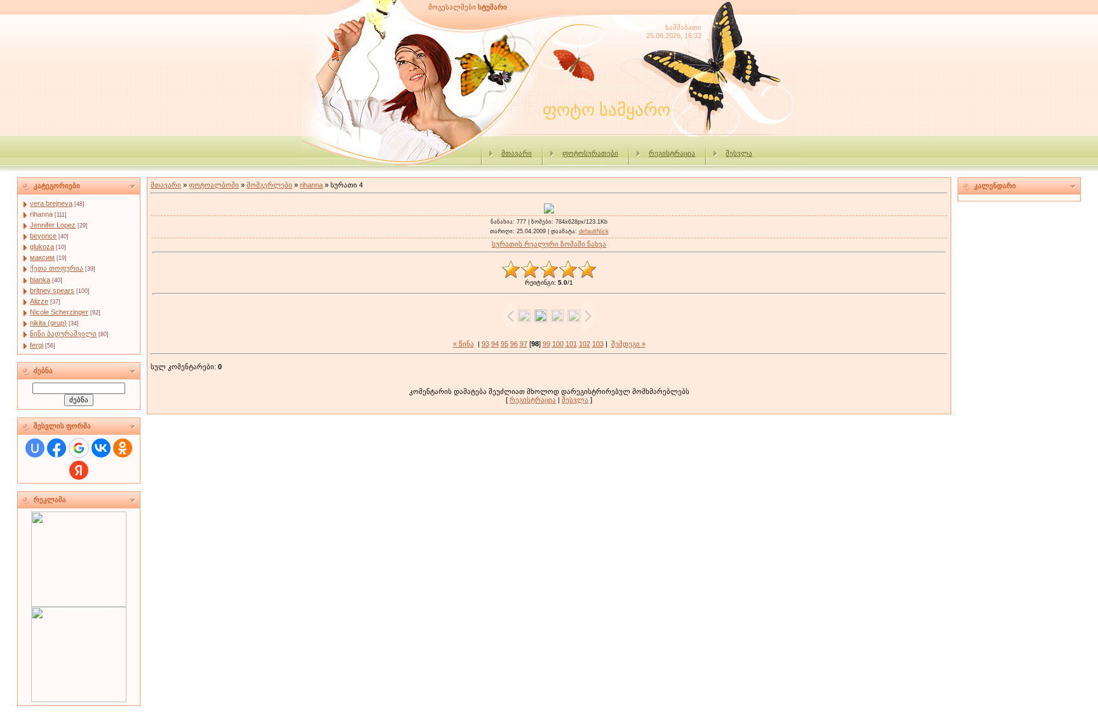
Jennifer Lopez (53, 225)
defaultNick (594, 231)
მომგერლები (269, 185)
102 (584, 344)
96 (514, 344)
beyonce (43, 236)
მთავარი (516, 153)
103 (598, 344)
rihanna (41, 214)
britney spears (52, 290)
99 (546, 344)
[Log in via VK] (101, 448)
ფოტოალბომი (214, 185)
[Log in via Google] (79, 448)
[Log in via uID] (34, 448)
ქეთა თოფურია (56, 268)
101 (571, 344)
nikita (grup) (48, 323)
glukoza (42, 246)
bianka (40, 279)
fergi (36, 345)
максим (42, 257)
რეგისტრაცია (672, 153)
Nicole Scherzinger (59, 312)
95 (504, 344)
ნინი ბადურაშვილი (63, 333)
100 (558, 344)
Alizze (39, 301)
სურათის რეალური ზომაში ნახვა (549, 244)
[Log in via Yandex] (78, 470)
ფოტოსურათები (590, 153)
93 (485, 344)
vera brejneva (51, 203)
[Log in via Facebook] (56, 448)
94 (495, 344)
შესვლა (739, 153)
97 (523, 344)
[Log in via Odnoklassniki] (122, 448)
